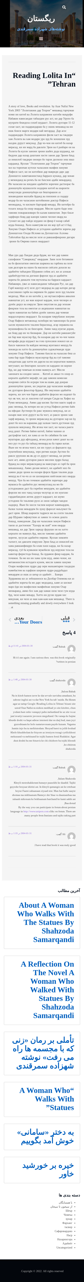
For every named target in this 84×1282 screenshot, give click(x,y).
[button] (64, 7)
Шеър (69, 1210)
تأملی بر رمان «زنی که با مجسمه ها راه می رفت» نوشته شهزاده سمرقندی (43, 1053)
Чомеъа (68, 1214)
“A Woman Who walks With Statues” (46, 1099)
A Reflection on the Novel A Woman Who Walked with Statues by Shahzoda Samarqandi (47, 990)
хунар (69, 1218)
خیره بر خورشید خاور (48, 1169)
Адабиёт (67, 1243)
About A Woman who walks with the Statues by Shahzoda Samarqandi (45, 922)
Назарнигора (64, 1239)
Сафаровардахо (63, 1231)
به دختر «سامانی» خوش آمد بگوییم (45, 1136)
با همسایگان (65, 1202)
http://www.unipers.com (36, 811)
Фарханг (67, 1223)
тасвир (68, 1227)
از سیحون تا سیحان (61, 1206)
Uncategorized (64, 1247)
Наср (69, 1235)
